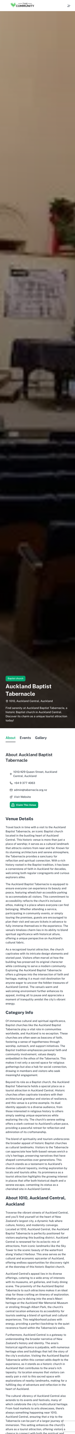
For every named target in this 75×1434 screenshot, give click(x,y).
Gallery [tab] (41, 738)
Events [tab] (25, 738)
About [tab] (11, 738)
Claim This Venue (26, 805)
